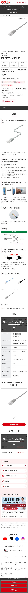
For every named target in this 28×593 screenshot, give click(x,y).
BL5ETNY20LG (20, 452)
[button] (14, 424)
